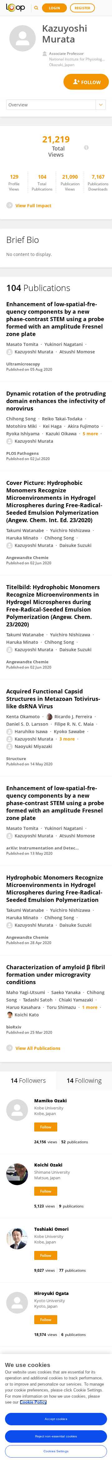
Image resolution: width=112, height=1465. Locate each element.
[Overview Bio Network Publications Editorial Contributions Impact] (56, 105)
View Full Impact (33, 205)
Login (54, 8)
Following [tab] (84, 1080)
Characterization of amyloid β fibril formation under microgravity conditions (55, 974)
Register (82, 8)
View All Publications (38, 1048)
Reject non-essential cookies (56, 1436)
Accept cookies (56, 1419)
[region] (56, 1409)
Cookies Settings (56, 1451)
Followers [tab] (28, 1080)
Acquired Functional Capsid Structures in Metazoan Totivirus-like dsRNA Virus (53, 699)
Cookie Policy (33, 1402)
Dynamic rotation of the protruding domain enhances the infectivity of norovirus (56, 401)
